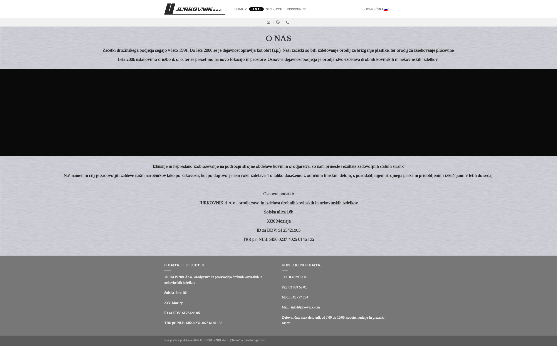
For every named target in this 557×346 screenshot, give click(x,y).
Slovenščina (372, 9)
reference (296, 9)
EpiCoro (259, 340)
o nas (256, 9)
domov (240, 9)
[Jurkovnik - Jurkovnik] (194, 9)
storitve (274, 9)
